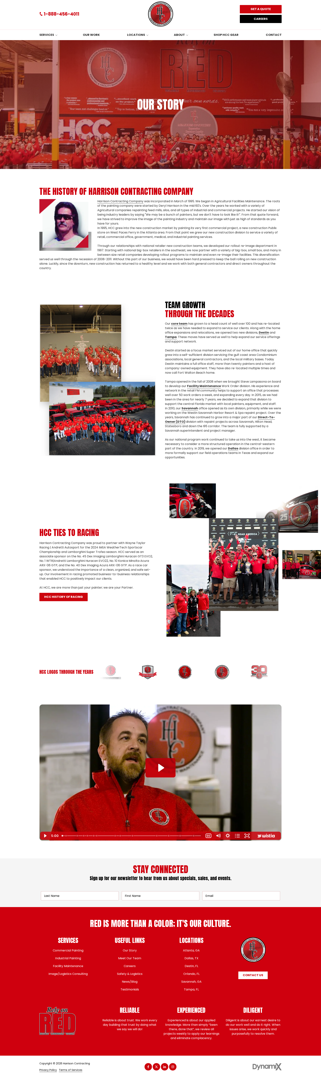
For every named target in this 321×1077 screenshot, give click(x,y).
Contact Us (253, 975)
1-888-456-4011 (61, 14)
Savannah (189, 408)
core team (179, 323)
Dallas (233, 448)
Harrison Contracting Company (120, 201)
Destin (264, 332)
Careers (261, 19)
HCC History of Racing (63, 597)
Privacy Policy (48, 1070)
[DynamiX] (267, 1067)
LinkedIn (164, 1066)
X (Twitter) (156, 1066)
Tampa (171, 337)
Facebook (148, 1066)
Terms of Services (70, 1070)
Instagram (172, 1066)
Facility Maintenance (204, 386)
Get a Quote (261, 9)
